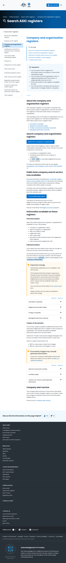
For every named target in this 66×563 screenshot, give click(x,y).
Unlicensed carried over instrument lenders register (12, 90)
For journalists (6, 458)
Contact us (6, 511)
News (4, 453)
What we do (6, 428)
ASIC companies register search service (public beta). (44, 180)
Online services (14, 17)
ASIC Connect (6, 493)
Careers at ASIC (8, 501)
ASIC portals (6, 488)
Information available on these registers (39, 57)
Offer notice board (9, 69)
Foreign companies (35, 313)
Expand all (53, 298)
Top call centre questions (10, 514)
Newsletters (6, 474)
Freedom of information (9, 536)
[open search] (61, 5)
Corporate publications (10, 467)
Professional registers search (12, 73)
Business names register (11, 41)
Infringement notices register (12, 65)
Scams (5, 521)
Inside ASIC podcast (8, 460)
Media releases (7, 449)
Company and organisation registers (12, 45)
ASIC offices (6, 523)
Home (5, 17)
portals (54, 5)
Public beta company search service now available (42, 55)
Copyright (20, 536)
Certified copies (34, 374)
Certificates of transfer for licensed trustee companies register (12, 50)
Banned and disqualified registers (11, 36)
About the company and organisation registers (41, 50)
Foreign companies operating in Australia (43, 128)
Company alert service (34, 60)
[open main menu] (4, 5)
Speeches (5, 451)
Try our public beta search (36, 196)
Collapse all (60, 298)
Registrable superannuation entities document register (12, 81)
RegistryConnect (47, 208)
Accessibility (59, 536)
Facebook (35, 530)
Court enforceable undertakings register (10, 56)
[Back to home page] (26, 5)
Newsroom (6, 446)
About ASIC (6, 425)
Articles (5, 456)
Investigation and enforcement (11, 430)
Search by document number (38, 369)
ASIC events (6, 437)
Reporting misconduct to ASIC (11, 518)
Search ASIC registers (28, 17)
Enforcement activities (9, 432)
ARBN (37, 159)
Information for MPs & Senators (11, 440)
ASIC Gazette (6, 477)
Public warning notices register (12, 77)
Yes (47, 416)
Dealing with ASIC (7, 435)
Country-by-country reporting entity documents (40, 381)
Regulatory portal (7, 495)
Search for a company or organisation (40, 142)
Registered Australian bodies (39, 126)
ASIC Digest (6, 479)
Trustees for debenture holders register (10, 86)
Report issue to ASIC (8, 516)
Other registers (8, 95)
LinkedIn (23, 530)
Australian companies (37, 124)
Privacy (26, 536)
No (54, 416)
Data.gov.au (7, 61)
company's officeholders (35, 260)
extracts (41, 258)
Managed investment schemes (39, 130)
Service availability (42, 536)
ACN (33, 159)
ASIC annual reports (8, 470)
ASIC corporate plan (8, 472)
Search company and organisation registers (40, 53)
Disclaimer (33, 536)
